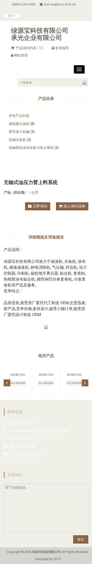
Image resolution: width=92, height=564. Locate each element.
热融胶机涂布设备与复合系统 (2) (34, 148)
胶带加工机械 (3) (22, 132)
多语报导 (62, 48)
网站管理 (21, 55)
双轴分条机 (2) (20, 140)
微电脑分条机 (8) (22, 124)
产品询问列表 (29, 48)
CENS (57, 559)
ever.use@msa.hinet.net (60, 4)
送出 (80, 539)
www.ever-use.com (24, 461)
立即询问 (39, 206)
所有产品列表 (19, 116)
